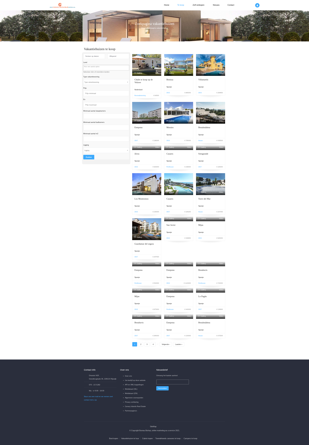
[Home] (62, 5)
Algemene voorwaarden (134, 398)
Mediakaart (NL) (131, 389)
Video (157, 73)
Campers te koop (190, 438)
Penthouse (170, 167)
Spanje (169, 87)
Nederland (138, 90)
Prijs (85, 88)
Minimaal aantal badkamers (93, 122)
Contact (230, 5)
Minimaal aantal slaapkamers (94, 111)
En (84, 99)
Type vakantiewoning (91, 77)
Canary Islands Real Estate (135, 406)
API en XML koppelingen (134, 385)
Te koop (180, 5)
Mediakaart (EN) (131, 393)
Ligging (86, 145)
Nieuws (215, 5)
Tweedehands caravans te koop (167, 438)
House (200, 140)
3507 (136, 140)
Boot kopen (113, 438)
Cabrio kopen (147, 438)
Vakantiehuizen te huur (130, 438)
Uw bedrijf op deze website (135, 380)
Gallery (139, 73)
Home (166, 5)
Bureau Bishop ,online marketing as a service (157, 430)
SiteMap (153, 426)
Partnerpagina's (131, 411)
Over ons (128, 376)
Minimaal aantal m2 (90, 134)
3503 (168, 93)
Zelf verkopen (198, 5)
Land (85, 62)
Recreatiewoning (140, 95)
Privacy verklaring (131, 402)
